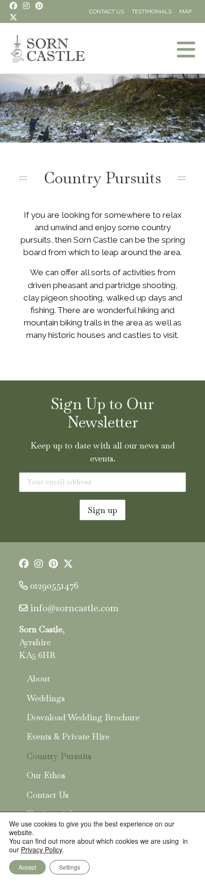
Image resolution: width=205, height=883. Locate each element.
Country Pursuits (59, 755)
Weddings (46, 698)
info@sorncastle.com (74, 608)
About (38, 678)
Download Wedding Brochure (83, 717)
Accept (27, 867)
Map (185, 11)
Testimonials (152, 11)
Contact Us (106, 11)
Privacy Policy (41, 849)
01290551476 (54, 585)
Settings (69, 867)
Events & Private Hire (68, 736)
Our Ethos (46, 775)
